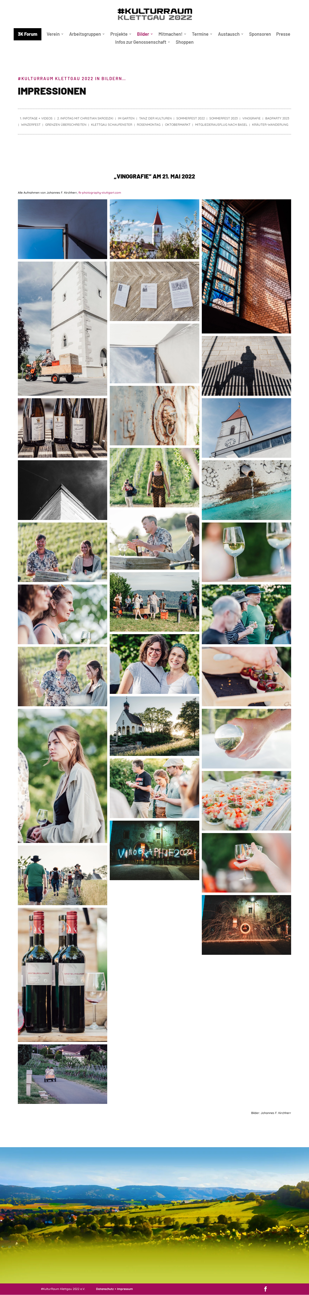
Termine (200, 34)
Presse (283, 34)
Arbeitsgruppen (85, 34)
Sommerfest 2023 (223, 118)
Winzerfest (31, 125)
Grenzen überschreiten (65, 125)
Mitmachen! (170, 34)
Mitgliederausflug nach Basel (221, 125)
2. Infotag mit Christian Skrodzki (85, 118)
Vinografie (251, 118)
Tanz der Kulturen (155, 118)
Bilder (143, 34)
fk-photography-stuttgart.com (99, 192)
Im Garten (126, 118)
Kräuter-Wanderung (270, 125)
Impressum (125, 1289)
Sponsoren (260, 34)
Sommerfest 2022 (190, 118)
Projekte (119, 34)
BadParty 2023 (277, 118)
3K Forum (27, 34)
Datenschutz (105, 1289)
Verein (53, 34)
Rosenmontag (148, 125)
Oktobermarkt (177, 125)
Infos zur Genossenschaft (140, 42)
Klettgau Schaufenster (111, 125)
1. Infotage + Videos (36, 118)
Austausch (229, 34)
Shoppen (185, 42)
